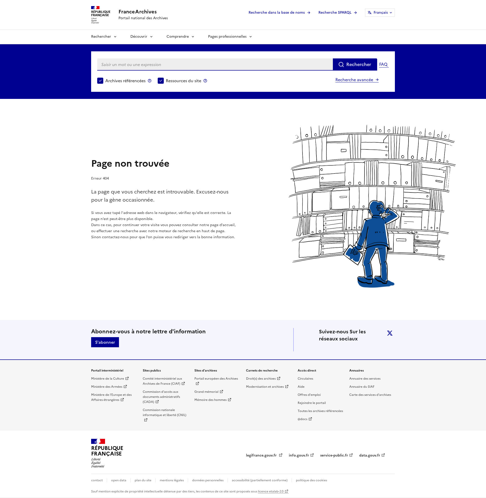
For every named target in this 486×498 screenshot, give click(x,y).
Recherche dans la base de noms (277, 12)
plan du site (143, 480)
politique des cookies (311, 480)
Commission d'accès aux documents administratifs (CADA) (161, 396)
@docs (302, 419)
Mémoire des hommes (210, 400)
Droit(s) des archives (261, 378)
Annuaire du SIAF (361, 386)
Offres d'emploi (309, 395)
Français (381, 12)
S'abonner (105, 342)
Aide (301, 386)
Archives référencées (125, 81)
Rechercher (101, 36)
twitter (390, 333)
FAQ (383, 64)
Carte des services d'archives (370, 395)
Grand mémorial (206, 391)
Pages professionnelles (227, 36)
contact (97, 480)
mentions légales (172, 480)
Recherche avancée (354, 80)
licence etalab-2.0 (271, 491)
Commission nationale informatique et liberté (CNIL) (164, 412)
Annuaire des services (364, 378)
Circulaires (305, 378)
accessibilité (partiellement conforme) (260, 480)
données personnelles (208, 480)
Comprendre (178, 36)
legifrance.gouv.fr (262, 455)
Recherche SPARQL (334, 12)
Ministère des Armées (106, 386)
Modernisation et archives (265, 386)
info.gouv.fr (299, 455)
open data (118, 480)
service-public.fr (334, 455)
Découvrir (138, 36)
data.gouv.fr (369, 455)
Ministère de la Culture (107, 378)
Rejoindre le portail (312, 403)
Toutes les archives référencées (320, 411)
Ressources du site (183, 81)
